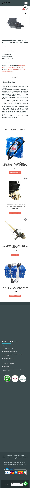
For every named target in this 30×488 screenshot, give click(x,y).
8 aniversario (6, 366)
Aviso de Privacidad (8, 348)
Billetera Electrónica (8, 363)
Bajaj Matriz (6, 2)
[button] (25, 13)
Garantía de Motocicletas (10, 351)
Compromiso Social (8, 361)
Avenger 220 (11, 69)
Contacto (5, 346)
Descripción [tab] (15, 77)
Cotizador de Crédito (8, 358)
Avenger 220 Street (7, 71)
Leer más (15, 255)
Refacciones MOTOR (17, 67)
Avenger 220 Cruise (20, 69)
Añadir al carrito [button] (15, 172)
